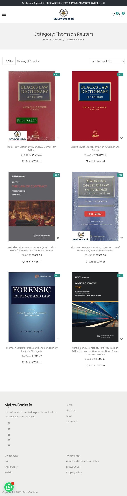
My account (11, 455)
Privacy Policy (73, 455)
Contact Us (72, 421)
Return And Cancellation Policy (82, 461)
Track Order (11, 466)
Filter (10, 61)
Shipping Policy (74, 472)
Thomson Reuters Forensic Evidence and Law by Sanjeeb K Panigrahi (32, 349)
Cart (7, 461)
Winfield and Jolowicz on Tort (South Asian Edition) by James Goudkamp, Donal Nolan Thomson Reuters (95, 351)
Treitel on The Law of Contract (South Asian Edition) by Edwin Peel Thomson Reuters (31, 249)
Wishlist (9, 472)
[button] (58, 137)
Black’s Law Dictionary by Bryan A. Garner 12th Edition (31, 148)
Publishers (57, 39)
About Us (70, 410)
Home (46, 39)
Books (69, 416)
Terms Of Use (73, 466)
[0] (114, 14)
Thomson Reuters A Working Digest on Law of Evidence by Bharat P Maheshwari (95, 249)
